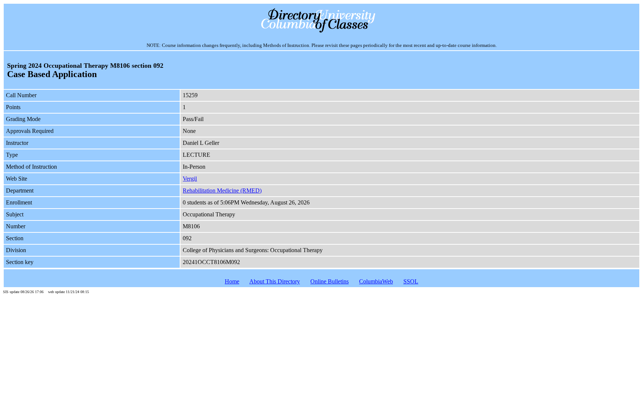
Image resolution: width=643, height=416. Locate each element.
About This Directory (274, 281)
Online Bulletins (329, 281)
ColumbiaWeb (376, 281)
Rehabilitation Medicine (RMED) (222, 190)
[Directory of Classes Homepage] (321, 32)
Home (232, 281)
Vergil (190, 178)
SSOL (410, 281)
